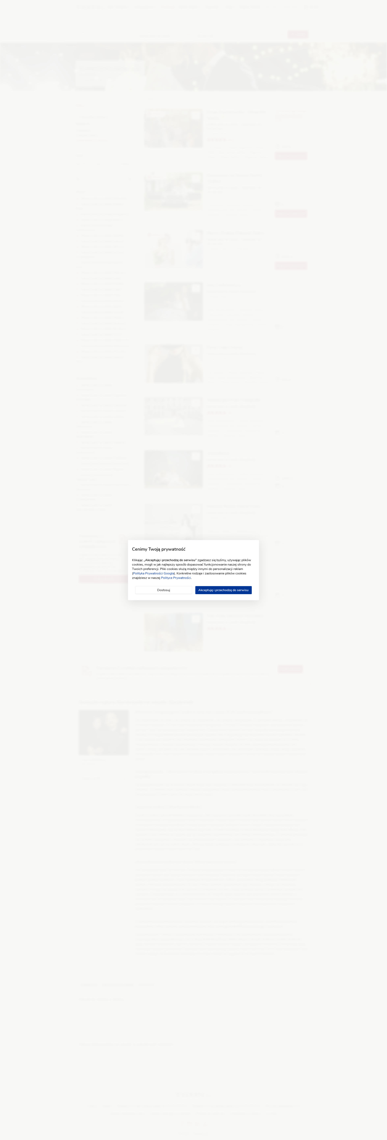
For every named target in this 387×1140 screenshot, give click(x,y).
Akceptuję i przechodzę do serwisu (223, 590)
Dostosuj (163, 590)
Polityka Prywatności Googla (153, 573)
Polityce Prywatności (176, 578)
